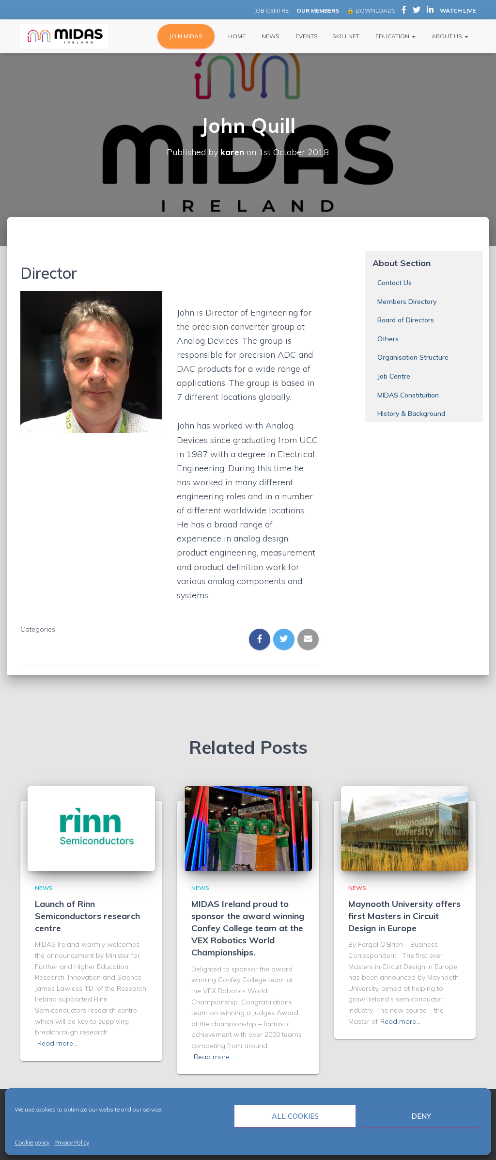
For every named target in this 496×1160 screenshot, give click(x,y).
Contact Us (394, 282)
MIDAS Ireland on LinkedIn (430, 11)
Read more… (57, 1043)
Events (306, 36)
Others (388, 338)
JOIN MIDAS (186, 36)
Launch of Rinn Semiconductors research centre (87, 916)
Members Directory (406, 301)
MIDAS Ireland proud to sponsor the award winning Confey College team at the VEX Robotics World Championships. (247, 928)
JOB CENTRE (270, 10)
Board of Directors (405, 320)
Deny (421, 1116)
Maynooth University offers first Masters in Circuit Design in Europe (404, 916)
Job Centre (393, 376)
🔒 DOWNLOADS (371, 10)
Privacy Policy (71, 1142)
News (269, 36)
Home (236, 36)
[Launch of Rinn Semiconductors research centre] (91, 828)
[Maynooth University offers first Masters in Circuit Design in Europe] (404, 828)
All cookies (295, 1116)
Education (392, 36)
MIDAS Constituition (408, 395)
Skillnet (345, 36)
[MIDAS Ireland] (64, 36)
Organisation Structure (413, 357)
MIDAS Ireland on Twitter (416, 11)
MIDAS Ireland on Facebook (404, 11)
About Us (447, 36)
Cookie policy (32, 1142)
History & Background (411, 413)
